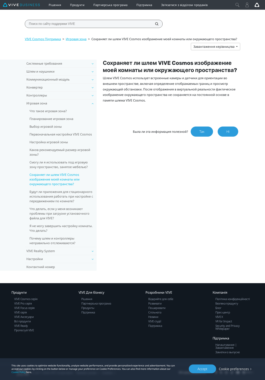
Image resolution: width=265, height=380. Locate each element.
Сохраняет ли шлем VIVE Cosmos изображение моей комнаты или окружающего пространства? (54, 179)
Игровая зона (76, 39)
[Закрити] (237, 5)
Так (201, 131)
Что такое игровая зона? (48, 111)
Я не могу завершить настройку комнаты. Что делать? (61, 228)
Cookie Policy (18, 372)
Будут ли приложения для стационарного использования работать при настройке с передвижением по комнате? (61, 196)
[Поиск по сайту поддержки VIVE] (154, 24)
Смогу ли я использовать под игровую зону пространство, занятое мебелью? (58, 164)
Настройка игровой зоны (48, 142)
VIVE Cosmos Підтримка (43, 39)
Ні (227, 131)
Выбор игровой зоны (45, 126)
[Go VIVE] (257, 5)
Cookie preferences (234, 369)
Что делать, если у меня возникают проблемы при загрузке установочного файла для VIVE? (59, 213)
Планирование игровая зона (51, 119)
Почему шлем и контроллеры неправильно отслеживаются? (52, 240)
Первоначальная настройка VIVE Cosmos (60, 134)
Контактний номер (40, 267)
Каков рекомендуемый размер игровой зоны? (59, 152)
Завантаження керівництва (214, 46)
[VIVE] (21, 5)
